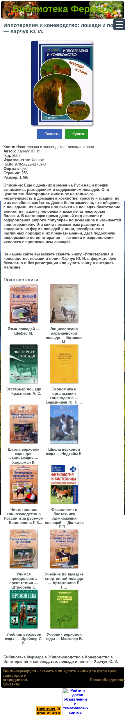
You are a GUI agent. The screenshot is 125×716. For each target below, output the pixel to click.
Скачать (52, 134)
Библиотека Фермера (62, 8)
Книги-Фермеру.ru (19, 671)
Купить (78, 134)
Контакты (11, 684)
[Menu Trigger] (119, 24)
